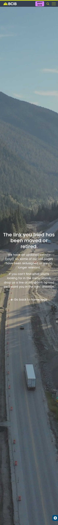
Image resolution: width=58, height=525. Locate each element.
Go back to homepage (30, 299)
